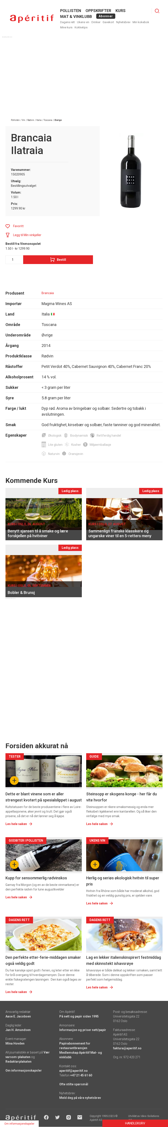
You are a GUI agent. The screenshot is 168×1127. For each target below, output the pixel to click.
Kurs (121, 10)
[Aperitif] (32, 19)
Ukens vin (83, 22)
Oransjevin (75, 454)
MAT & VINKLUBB (76, 16)
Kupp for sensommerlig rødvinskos (36, 878)
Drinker (95, 22)
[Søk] (157, 11)
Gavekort (108, 22)
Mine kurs (66, 27)
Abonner (106, 16)
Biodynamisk (79, 435)
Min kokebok (141, 22)
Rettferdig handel (109, 435)
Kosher (76, 444)
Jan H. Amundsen (18, 1030)
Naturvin (54, 454)
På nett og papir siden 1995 (79, 1016)
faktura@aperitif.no (127, 1048)
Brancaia (48, 293)
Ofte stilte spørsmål (73, 1084)
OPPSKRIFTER (98, 10)
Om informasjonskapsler (23, 1070)
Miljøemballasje (100, 444)
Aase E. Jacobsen (18, 1016)
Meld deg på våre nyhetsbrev (80, 1098)
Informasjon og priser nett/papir (82, 1030)
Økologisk (54, 435)
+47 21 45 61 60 (81, 1075)
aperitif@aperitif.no (73, 1070)
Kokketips (81, 27)
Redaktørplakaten (18, 1061)
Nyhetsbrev (123, 22)
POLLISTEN (70, 10)
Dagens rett (67, 22)
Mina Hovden (14, 1043)
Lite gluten (55, 444)
